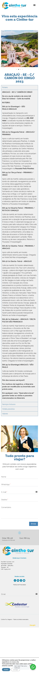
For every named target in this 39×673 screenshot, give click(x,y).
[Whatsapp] (15, 580)
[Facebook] (18, 580)
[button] (34, 5)
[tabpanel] (19, 246)
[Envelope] (24, 580)
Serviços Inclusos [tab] (8, 404)
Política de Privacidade (19, 584)
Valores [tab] (5, 414)
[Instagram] (21, 580)
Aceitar (6, 669)
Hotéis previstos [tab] (8, 409)
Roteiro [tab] (5, 87)
